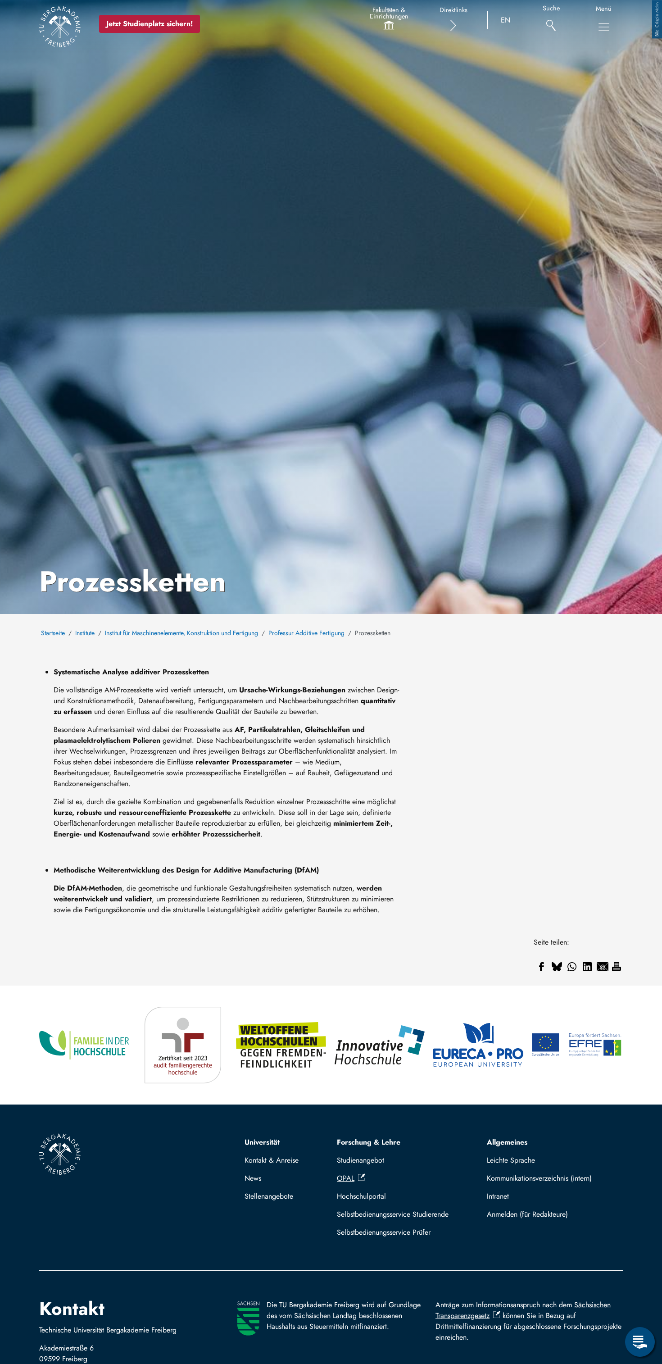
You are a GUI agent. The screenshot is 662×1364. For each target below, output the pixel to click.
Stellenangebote (269, 1196)
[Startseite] (60, 27)
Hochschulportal (361, 1196)
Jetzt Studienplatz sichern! (149, 23)
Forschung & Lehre (368, 1142)
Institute (85, 632)
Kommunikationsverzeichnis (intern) (539, 1178)
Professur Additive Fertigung (306, 632)
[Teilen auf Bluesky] (556, 966)
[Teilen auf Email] (602, 966)
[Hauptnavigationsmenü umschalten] (604, 27)
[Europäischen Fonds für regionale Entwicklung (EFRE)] (577, 1045)
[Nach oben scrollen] (640, 1305)
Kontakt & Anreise (272, 1160)
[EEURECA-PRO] (479, 1045)
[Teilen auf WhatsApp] (572, 966)
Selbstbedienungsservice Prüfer (384, 1232)
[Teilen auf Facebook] (541, 966)
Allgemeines (507, 1142)
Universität (262, 1142)
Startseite (53, 632)
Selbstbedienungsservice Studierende (393, 1214)
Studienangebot (360, 1160)
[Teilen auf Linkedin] (587, 966)
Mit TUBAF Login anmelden (551, 1214)
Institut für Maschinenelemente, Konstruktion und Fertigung (181, 632)
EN (505, 20)
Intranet (498, 1196)
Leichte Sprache (511, 1160)
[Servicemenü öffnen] (640, 1342)
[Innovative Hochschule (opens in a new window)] (380, 1045)
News (253, 1178)
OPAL (345, 1178)
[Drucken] (616, 966)
